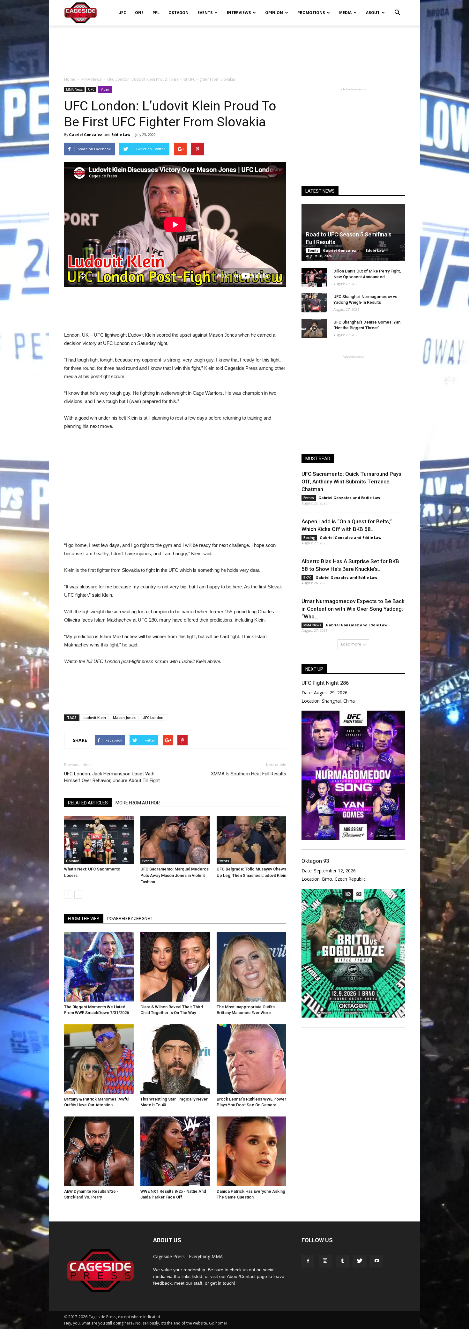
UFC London (153, 717)
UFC (122, 12)
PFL (156, 12)
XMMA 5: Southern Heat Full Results (248, 774)
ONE (139, 12)
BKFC (307, 577)
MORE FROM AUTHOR (137, 802)
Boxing (309, 537)
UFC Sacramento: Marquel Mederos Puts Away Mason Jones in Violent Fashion (174, 875)
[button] (397, 8)
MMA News (74, 89)
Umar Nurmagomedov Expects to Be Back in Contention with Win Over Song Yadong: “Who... (353, 609)
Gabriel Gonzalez (85, 134)
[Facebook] (308, 1261)
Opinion (274, 12)
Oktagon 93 (315, 861)
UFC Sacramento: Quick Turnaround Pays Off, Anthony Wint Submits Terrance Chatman (351, 481)
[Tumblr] (342, 1261)
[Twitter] (359, 1261)
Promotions (311, 12)
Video (105, 89)
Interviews (239, 12)
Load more (351, 644)
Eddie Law (120, 134)
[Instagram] (325, 1261)
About (373, 12)
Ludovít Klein (95, 717)
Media (345, 12)
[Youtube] (376, 1261)
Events (204, 12)
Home (69, 79)
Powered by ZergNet (129, 918)
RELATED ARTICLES (88, 802)
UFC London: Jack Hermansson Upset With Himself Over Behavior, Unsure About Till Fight (112, 777)
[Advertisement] (234, 47)
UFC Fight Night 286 (325, 683)
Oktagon (178, 12)
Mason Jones (124, 717)
